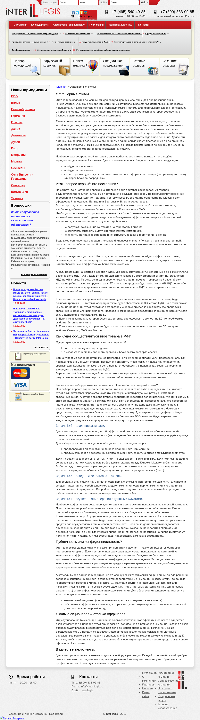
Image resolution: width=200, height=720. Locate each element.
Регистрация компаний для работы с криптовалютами (103, 50)
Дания (15, 129)
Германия (18, 115)
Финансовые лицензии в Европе (53, 50)
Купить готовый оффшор (33, 394)
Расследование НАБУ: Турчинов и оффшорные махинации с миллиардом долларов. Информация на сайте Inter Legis (29, 315)
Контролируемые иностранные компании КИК (136, 42)
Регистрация (50, 2)
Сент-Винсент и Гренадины (22, 176)
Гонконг (16, 122)
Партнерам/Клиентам (120, 24)
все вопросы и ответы (34, 274)
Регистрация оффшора (63, 42)
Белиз (15, 102)
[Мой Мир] (86, 11)
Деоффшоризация (21, 50)
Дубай (15, 142)
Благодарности (40, 24)
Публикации (96, 24)
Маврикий (18, 154)
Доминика (18, 135)
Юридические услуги (155, 34)
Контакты (143, 24)
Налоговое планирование (77, 34)
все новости (41, 347)
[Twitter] (77, 11)
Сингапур (18, 185)
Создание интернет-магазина (28, 713)
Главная (61, 86)
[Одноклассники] (81, 11)
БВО (14, 96)
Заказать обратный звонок (90, 23)
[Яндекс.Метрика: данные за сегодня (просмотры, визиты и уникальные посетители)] (12, 718)
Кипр (14, 148)
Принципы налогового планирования (30, 42)
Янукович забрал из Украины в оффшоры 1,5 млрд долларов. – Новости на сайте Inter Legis (31, 334)
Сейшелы (18, 168)
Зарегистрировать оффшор (34, 354)
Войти (103, 2)
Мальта (16, 161)
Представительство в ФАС (95, 42)
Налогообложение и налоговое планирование (119, 34)
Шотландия (19, 191)
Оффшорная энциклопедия (69, 24)
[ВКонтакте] (73, 11)
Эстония (17, 198)
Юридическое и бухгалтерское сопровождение (35, 34)
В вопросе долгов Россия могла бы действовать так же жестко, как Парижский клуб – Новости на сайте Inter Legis (30, 294)
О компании (20, 24)
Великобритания (23, 109)
